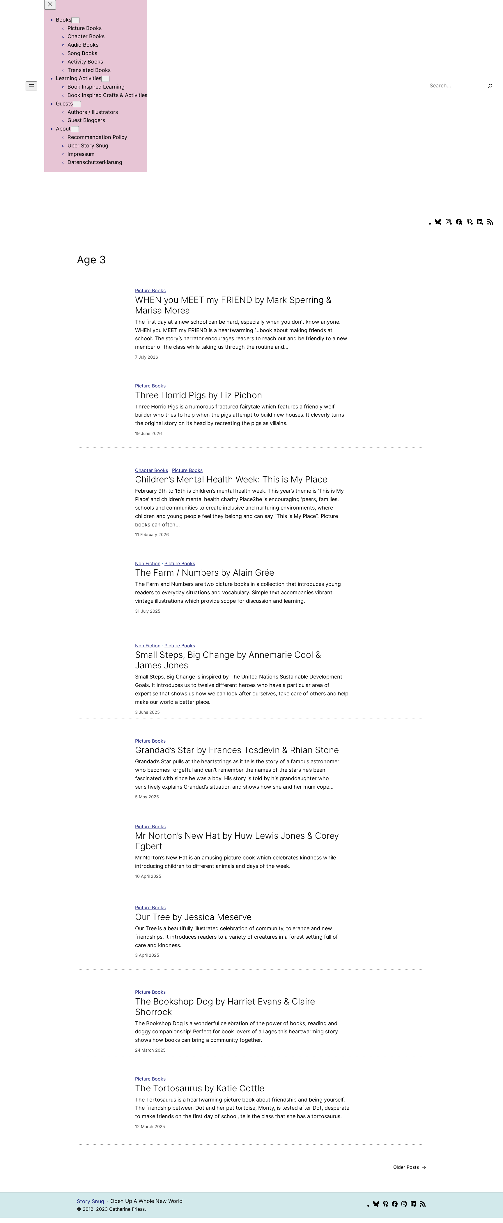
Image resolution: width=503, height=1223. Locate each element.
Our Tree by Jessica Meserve (193, 917)
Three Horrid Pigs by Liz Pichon (198, 395)
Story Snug (90, 1201)
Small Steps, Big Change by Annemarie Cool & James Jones (228, 659)
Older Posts (409, 1167)
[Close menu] (50, 5)
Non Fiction (147, 563)
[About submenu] (75, 129)
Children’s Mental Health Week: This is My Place (231, 479)
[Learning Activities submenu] (105, 79)
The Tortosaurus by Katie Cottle (199, 1088)
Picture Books (150, 290)
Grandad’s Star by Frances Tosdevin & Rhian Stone (237, 750)
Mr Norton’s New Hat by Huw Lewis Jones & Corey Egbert (237, 840)
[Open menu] (31, 86)
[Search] (490, 86)
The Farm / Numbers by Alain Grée (204, 572)
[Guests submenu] (77, 104)
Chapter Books (151, 470)
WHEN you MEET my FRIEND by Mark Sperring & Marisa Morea (233, 305)
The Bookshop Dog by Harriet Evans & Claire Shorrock (225, 1006)
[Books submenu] (75, 20)
